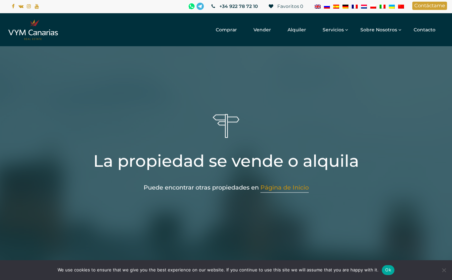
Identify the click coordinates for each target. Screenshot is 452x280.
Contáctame (429, 5)
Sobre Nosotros (378, 30)
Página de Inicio (284, 187)
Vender (262, 30)
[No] (443, 270)
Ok (388, 269)
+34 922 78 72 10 (238, 6)
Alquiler (297, 30)
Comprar (226, 30)
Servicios (333, 30)
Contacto (424, 30)
